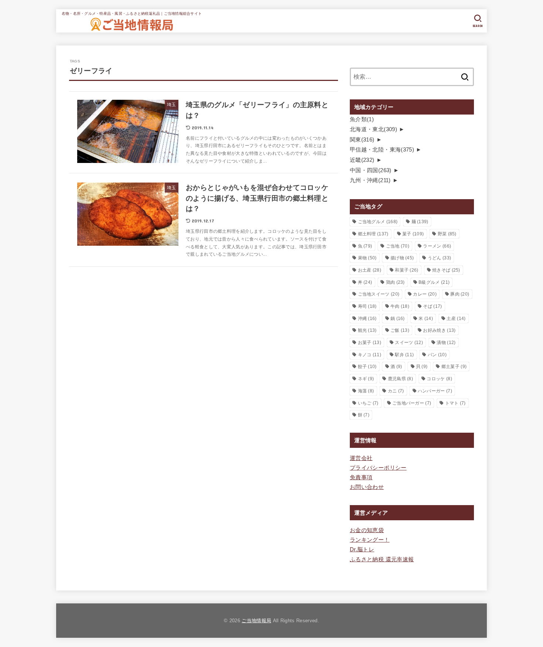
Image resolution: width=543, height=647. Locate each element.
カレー (424, 294)
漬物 (446, 342)
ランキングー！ (370, 540)
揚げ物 (402, 257)
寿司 (367, 306)
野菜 (447, 233)
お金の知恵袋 (367, 530)
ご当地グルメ (378, 221)
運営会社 (361, 458)
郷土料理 (373, 233)
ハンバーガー (435, 391)
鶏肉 (395, 282)
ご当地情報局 (256, 620)
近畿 (362, 160)
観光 (367, 330)
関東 (362, 140)
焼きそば (446, 270)
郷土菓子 (454, 366)
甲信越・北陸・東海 (382, 150)
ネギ (366, 378)
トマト (455, 403)
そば (432, 306)
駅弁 (404, 354)
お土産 (369, 270)
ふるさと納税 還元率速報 (382, 559)
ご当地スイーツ (379, 294)
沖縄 (367, 318)
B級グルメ (434, 282)
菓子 (413, 233)
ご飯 (399, 330)
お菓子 (369, 342)
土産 (456, 318)
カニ (396, 391)
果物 (367, 257)
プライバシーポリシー (378, 468)
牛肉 (399, 306)
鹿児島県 (400, 378)
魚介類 (362, 119)
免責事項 (361, 477)
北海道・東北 (373, 129)
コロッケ (439, 378)
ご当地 (397, 246)
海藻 (366, 391)
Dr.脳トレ (362, 549)
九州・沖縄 (370, 180)
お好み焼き (439, 330)
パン (437, 354)
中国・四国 (371, 170)
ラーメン (437, 246)
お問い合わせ (367, 487)
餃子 (367, 366)
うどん (439, 257)
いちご (368, 403)
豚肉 (459, 294)
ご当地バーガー (411, 403)
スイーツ (409, 342)
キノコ (369, 354)
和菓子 (406, 270)
